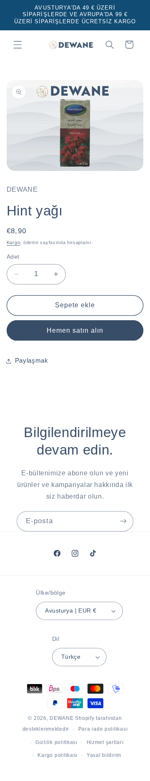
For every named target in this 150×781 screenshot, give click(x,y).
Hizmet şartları (105, 742)
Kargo (13, 242)
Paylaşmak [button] (31, 360)
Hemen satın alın (75, 330)
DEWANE (61, 718)
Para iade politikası (103, 729)
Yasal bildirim (104, 755)
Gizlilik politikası (56, 742)
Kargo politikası (58, 755)
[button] (17, 44)
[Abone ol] (123, 521)
